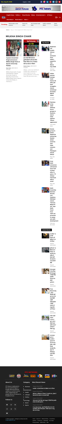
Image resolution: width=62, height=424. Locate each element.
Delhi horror (56, 24)
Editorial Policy (45, 418)
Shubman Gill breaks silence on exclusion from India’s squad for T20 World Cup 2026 (53, 56)
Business (27, 386)
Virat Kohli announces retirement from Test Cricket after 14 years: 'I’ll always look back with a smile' (53, 171)
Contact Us (39, 420)
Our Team (51, 420)
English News (10, 15)
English (24, 2)
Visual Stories (26, 15)
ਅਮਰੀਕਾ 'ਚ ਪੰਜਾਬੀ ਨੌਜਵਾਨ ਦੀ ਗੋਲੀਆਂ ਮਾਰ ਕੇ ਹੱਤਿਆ (53, 237)
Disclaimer (45, 420)
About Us (38, 418)
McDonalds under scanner (13, 24)
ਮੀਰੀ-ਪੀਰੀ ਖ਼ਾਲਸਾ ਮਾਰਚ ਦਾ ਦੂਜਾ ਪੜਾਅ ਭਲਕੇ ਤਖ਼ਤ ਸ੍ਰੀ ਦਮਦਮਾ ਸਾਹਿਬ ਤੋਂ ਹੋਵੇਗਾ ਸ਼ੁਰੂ (53, 322)
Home (7, 29)
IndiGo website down (47, 24)
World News (18, 19)
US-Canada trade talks (35, 24)
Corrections (52, 418)
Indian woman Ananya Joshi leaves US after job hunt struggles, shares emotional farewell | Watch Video (53, 84)
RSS (47, 422)
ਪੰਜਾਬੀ (29, 2)
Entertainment (40, 15)
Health (27, 392)
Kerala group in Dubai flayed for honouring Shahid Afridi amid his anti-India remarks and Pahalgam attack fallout (53, 141)
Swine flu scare (24, 24)
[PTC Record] (19, 376)
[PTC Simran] (47, 376)
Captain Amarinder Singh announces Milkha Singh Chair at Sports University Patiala (13, 61)
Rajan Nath (8, 68)
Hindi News (10, 19)
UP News (49, 15)
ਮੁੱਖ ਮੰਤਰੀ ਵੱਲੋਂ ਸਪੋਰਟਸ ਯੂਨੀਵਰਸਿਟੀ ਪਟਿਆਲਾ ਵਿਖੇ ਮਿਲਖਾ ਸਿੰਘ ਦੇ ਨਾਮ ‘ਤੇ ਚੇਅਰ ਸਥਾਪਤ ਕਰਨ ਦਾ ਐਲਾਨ (30, 60)
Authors (34, 420)
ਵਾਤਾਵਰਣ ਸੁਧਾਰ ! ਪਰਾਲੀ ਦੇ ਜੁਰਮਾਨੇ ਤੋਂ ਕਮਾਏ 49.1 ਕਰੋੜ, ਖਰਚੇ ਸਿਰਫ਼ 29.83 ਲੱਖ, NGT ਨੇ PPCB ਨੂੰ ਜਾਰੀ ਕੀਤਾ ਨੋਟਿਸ (53, 345)
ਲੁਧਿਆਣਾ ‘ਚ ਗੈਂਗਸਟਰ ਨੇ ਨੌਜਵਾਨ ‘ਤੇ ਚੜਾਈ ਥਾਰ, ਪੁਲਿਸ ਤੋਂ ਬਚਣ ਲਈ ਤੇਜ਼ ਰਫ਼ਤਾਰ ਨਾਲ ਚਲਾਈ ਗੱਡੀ (53, 255)
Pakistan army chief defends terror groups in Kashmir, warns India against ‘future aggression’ (53, 112)
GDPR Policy (43, 422)
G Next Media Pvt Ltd (10, 420)
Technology (26, 400)
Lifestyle (27, 394)
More (26, 19)
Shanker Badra (27, 66)
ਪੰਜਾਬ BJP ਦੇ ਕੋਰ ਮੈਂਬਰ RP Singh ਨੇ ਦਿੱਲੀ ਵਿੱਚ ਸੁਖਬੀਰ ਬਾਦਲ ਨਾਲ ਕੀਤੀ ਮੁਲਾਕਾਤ (53, 276)
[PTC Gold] (33, 376)
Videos (33, 15)
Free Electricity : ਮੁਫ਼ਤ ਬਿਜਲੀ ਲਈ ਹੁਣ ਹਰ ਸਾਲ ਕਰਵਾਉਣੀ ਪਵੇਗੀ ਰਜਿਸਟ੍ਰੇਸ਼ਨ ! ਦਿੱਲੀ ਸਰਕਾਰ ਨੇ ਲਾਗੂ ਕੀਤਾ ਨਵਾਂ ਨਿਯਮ (53, 299)
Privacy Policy (36, 422)
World (26, 403)
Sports (27, 405)
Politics (18, 15)
